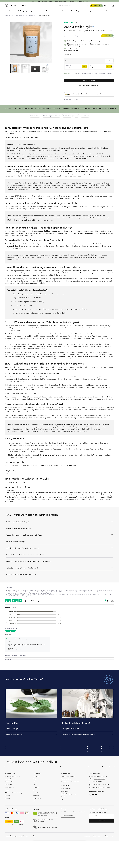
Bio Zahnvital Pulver (66, 385)
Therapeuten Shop (66, 779)
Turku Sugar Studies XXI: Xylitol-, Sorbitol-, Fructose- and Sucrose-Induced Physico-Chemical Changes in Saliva (54, 594)
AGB (34, 790)
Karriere (63, 797)
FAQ (34, 801)
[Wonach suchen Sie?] (87, 5)
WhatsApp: (100, 785)
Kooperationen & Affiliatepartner (70, 782)
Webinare (7, 796)
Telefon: (97, 779)
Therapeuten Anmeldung (68, 776)
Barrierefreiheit (37, 798)
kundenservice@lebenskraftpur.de (101, 788)
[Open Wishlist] (109, 6)
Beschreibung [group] (34, 116)
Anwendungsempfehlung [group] (51, 116)
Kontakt (35, 784)
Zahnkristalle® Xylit (44, 15)
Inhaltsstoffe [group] (67, 116)
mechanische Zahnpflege (98, 148)
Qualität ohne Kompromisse (69, 794)
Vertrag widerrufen (68, 816)
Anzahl (67, 61)
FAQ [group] (76, 116)
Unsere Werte (64, 791)
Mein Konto (36, 776)
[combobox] (73, 5)
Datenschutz (36, 796)
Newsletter (8, 790)
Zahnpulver (31, 399)
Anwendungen (9, 784)
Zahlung (35, 782)
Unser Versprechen (66, 788)
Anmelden (101, 821)
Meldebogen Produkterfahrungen (14, 793)
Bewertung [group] (85, 116)
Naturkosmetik (9, 15)
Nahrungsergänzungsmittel (12, 776)
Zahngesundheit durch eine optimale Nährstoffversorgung (42, 150)
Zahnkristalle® (33, 15)
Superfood (8, 779)
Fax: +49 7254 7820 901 (95, 782)
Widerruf (35, 793)
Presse (62, 800)
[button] (25, 11)
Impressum (36, 787)
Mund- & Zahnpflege (21, 15)
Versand (79, 55)
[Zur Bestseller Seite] (59, 1)
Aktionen (7, 798)
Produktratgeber (9, 787)
